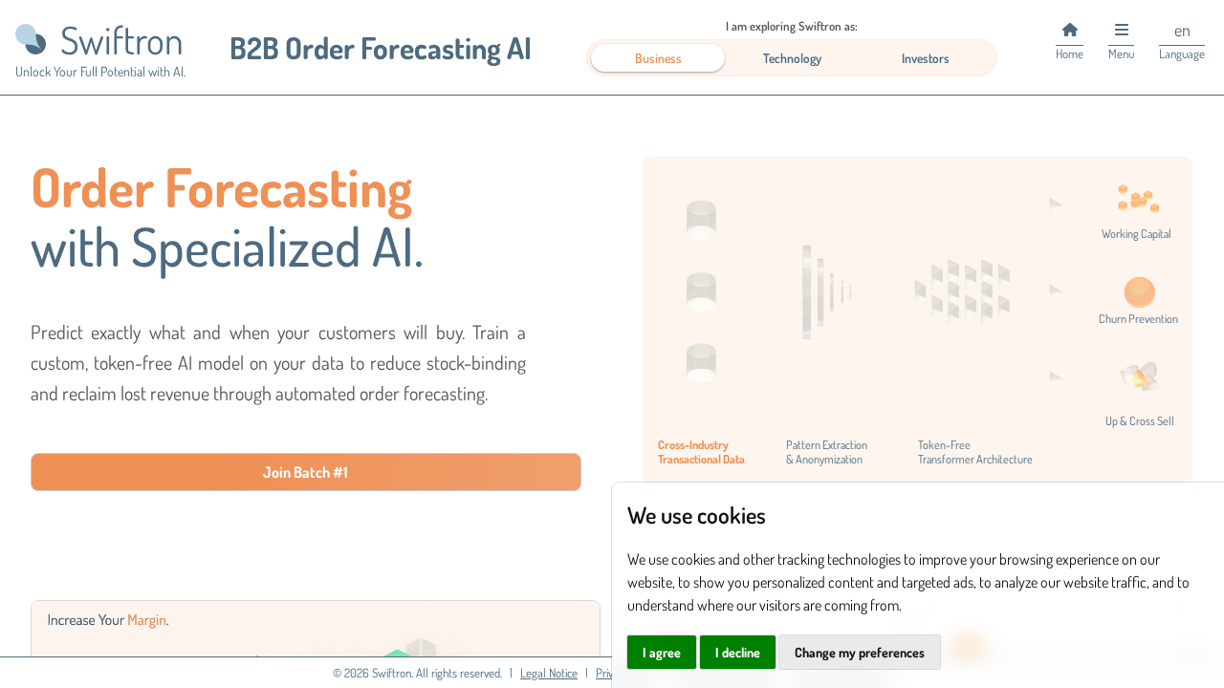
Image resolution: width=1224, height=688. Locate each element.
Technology (792, 58)
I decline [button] (737, 652)
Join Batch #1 (305, 472)
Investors (926, 58)
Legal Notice (549, 672)
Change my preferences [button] (860, 652)
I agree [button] (662, 652)
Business (658, 58)
